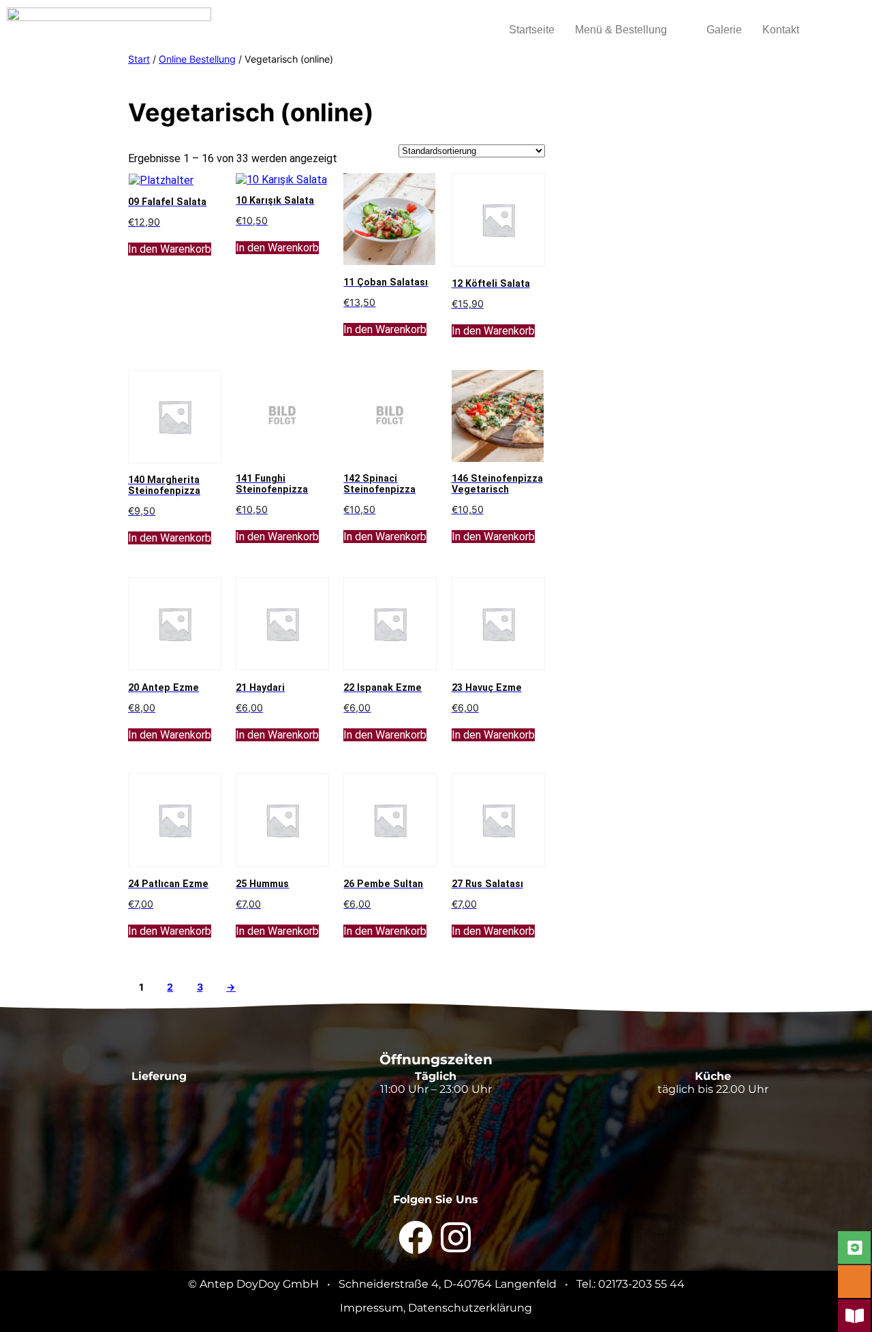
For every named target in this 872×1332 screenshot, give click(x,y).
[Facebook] (416, 1237)
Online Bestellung (197, 59)
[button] (630, 30)
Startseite (532, 29)
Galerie (724, 29)
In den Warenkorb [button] (169, 249)
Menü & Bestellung (621, 29)
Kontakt (780, 29)
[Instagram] (456, 1237)
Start (139, 59)
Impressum (371, 1307)
